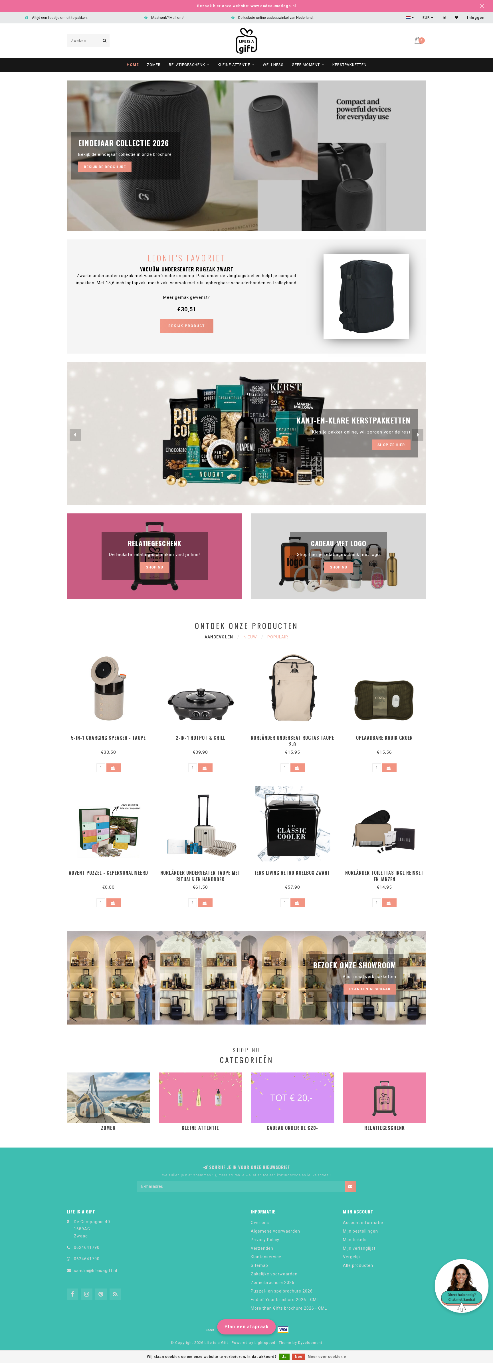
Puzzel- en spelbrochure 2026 (282, 1291)
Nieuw (250, 637)
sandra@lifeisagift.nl (95, 1270)
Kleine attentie (234, 64)
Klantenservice (266, 1257)
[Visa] (283, 1329)
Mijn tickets (355, 1239)
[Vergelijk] (444, 18)
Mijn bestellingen (360, 1231)
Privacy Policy (265, 1239)
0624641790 (87, 1247)
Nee (298, 1357)
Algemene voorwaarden (275, 1231)
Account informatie (363, 1222)
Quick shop (111, 736)
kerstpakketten (349, 64)
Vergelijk (352, 1257)
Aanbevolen (219, 637)
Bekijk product (186, 326)
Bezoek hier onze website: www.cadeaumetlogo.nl (246, 6)
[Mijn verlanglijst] (456, 18)
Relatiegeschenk (187, 64)
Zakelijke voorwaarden (274, 1274)
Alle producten (358, 1265)
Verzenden (262, 1248)
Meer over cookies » (327, 1357)
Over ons (260, 1222)
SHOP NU (338, 567)
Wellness (273, 64)
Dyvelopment (310, 1342)
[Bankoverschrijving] (210, 1329)
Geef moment (306, 64)
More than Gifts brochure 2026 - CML (289, 1308)
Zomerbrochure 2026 (272, 1282)
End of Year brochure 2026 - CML (285, 1299)
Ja (284, 1357)
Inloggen (475, 18)
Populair (277, 637)
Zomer (154, 64)
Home (133, 64)
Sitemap (259, 1265)
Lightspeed (264, 1342)
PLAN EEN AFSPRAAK (384, 445)
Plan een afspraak (247, 1326)
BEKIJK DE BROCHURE (105, 167)
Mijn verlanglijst (359, 1248)
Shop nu (154, 567)
